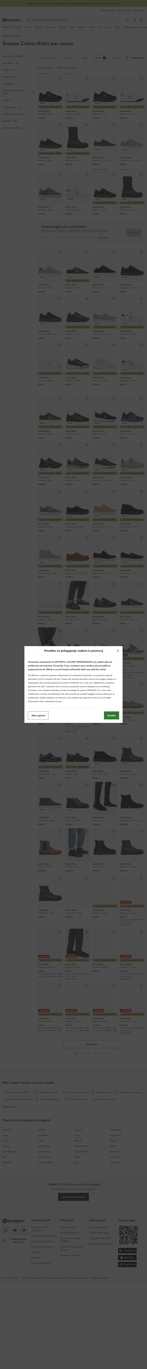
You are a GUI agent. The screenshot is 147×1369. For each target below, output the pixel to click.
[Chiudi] (118, 650)
